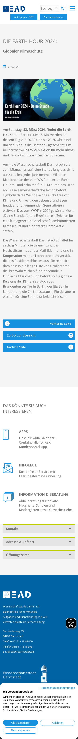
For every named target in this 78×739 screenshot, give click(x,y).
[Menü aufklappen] (72, 8)
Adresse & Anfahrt (20, 542)
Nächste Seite (16, 347)
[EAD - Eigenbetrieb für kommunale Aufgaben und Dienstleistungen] (33, 9)
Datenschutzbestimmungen (58, 687)
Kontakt (12, 529)
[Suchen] (62, 8)
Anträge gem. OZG (23, 16)
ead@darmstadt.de (22, 651)
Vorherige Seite (60, 323)
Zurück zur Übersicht (21, 335)
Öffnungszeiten (18, 555)
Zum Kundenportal (53, 16)
